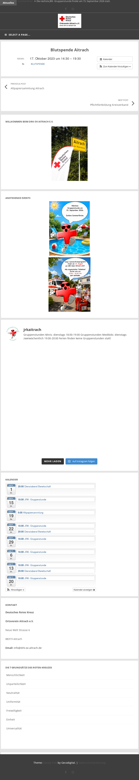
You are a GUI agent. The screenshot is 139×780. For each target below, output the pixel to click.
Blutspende (38, 63)
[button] (114, 66)
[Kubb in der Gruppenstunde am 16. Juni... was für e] (37, 437)
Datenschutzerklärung (92, 762)
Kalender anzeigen (83, 589)
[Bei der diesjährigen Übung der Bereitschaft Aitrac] (37, 400)
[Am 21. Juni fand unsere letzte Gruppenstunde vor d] (102, 363)
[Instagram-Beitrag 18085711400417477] (37, 363)
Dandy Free (50, 762)
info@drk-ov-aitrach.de (28, 648)
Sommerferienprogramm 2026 (34, 2)
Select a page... (19, 34)
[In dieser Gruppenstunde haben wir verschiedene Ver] (102, 400)
